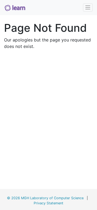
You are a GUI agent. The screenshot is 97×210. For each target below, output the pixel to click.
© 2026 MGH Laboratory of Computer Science (45, 198)
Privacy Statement (48, 203)
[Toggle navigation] (88, 8)
